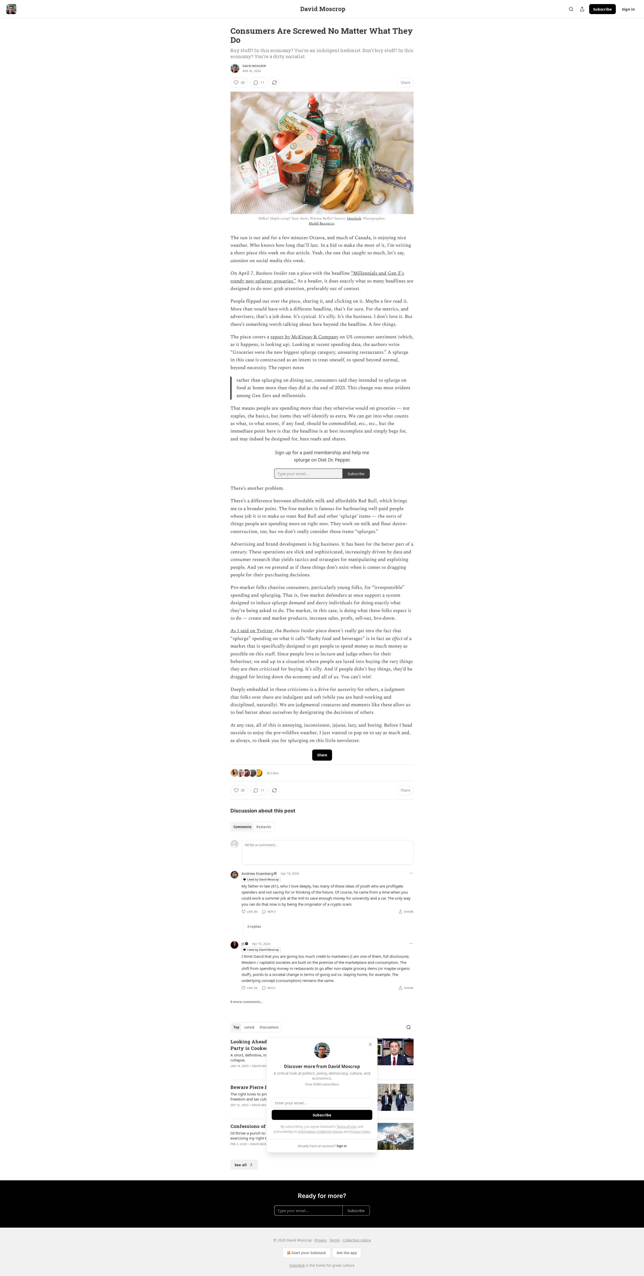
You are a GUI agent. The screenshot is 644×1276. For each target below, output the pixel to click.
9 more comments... (246, 1002)
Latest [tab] (249, 1027)
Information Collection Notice (320, 1131)
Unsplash (354, 218)
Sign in (628, 9)
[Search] (571, 9)
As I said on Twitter (251, 630)
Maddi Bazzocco (321, 223)
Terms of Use (346, 1126)
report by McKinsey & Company (304, 337)
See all (240, 1164)
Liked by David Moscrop (263, 879)
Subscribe (602, 9)
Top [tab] (236, 1027)
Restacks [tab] (263, 827)
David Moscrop (254, 66)
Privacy (321, 1240)
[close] (370, 1044)
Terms (335, 1240)
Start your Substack (309, 1252)
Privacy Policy (360, 1131)
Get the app (347, 1252)
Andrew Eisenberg (257, 873)
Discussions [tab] (269, 1027)
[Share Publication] (582, 9)
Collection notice (357, 1240)
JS (243, 943)
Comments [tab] (242, 827)
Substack (297, 1265)
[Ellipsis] (411, 873)
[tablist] (252, 827)
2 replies (254, 926)
